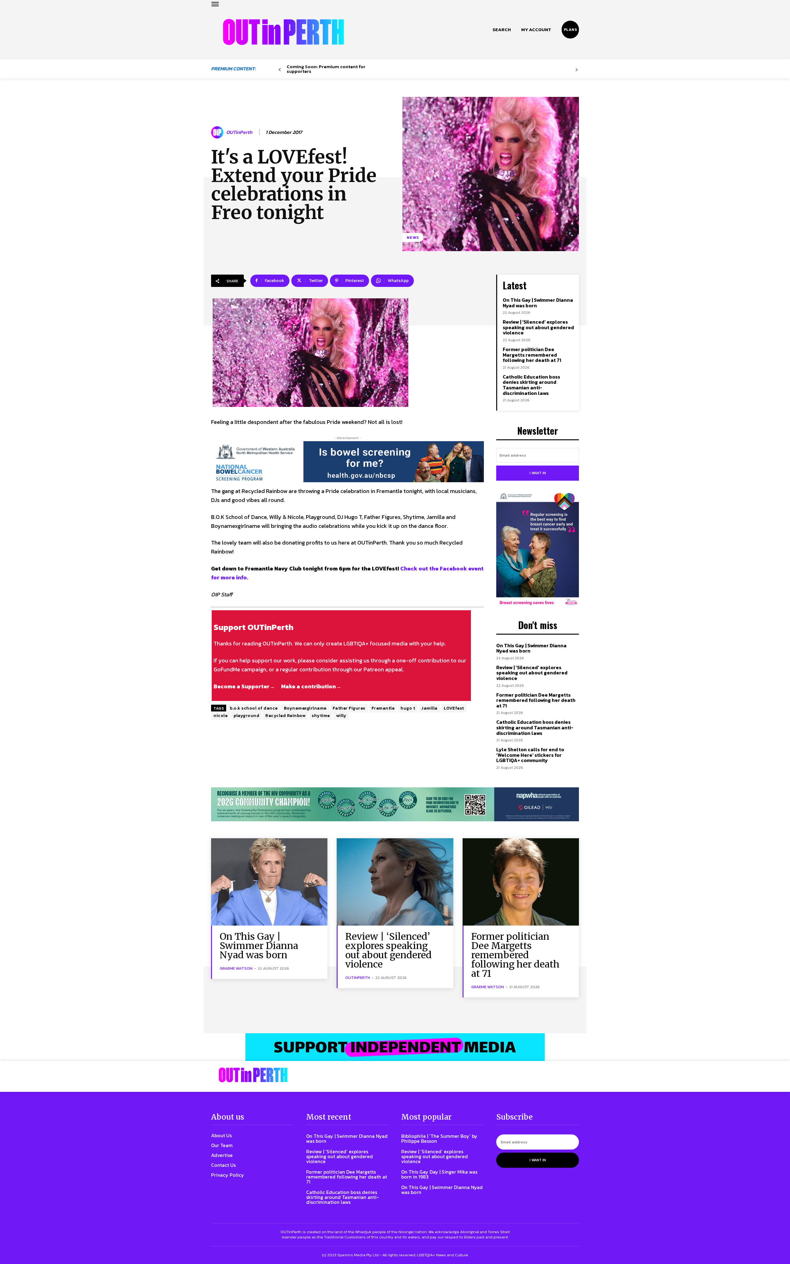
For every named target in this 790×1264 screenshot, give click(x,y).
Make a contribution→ (311, 686)
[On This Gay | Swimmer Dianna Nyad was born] (269, 882)
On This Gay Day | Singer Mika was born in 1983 (439, 1174)
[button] (502, 30)
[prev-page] (280, 70)
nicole (220, 715)
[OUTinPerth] (218, 132)
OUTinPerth (239, 132)
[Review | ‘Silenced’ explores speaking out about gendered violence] (395, 882)
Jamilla (429, 708)
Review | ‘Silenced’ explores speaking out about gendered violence (538, 327)
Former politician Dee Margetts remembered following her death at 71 (532, 355)
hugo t (408, 708)
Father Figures (349, 708)
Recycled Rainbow (285, 715)
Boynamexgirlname (305, 708)
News (413, 237)
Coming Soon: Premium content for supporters (326, 69)
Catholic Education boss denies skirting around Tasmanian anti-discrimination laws (531, 385)
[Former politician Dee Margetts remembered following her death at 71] (521, 882)
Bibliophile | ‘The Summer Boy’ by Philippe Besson (439, 1138)
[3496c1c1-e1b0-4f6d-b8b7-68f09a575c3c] (395, 804)
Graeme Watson (236, 968)
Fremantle (383, 708)
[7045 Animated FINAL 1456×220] (347, 462)
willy (341, 715)
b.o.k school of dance (254, 708)
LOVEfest (454, 708)
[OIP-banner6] (395, 1047)
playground (246, 715)
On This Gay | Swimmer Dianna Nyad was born (538, 302)
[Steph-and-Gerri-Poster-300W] (537, 550)
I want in (538, 473)
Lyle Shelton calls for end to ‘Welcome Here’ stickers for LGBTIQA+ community (530, 755)
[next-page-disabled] (576, 70)
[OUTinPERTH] (283, 32)
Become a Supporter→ (244, 686)
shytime (321, 715)
